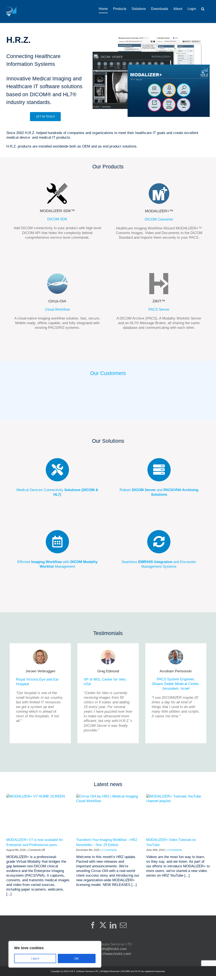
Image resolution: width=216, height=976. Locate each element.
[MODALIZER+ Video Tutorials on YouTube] (178, 814)
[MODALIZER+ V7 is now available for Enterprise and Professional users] (38, 814)
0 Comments (109, 850)
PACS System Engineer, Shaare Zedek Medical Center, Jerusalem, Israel (176, 683)
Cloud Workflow (57, 309)
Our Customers (108, 373)
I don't (35, 958)
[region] (54, 954)
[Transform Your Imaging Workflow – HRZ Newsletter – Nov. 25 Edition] (108, 814)
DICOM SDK (57, 219)
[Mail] (123, 925)
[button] (202, 9)
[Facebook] (92, 925)
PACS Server (158, 309)
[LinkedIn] (113, 925)
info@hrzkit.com (114, 949)
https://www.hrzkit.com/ (112, 954)
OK (76, 958)
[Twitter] (103, 925)
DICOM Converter (159, 219)
